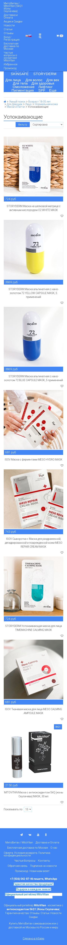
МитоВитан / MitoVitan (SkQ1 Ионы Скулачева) (13, 7)
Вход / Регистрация (12, 38)
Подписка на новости (43, 865)
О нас (53, 847)
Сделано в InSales (33, 938)
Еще (53, 90)
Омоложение (24, 87)
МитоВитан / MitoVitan (19, 842)
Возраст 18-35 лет (39, 101)
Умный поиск (17, 101)
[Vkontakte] (30, 834)
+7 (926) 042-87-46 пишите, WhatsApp (33, 878)
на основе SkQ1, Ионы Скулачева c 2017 (38, 895)
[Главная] (5, 101)
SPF (41, 90)
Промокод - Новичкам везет (32, 871)
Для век (52, 80)
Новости (9, 25)
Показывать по (13, 809)
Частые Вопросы (24, 860)
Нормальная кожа (46, 104)
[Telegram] (21, 834)
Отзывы (8, 33)
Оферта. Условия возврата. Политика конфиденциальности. (27, 854)
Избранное (10, 64)
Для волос (34, 80)
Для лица (13, 80)
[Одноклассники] (46, 834)
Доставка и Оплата (11, 16)
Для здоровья (42, 83)
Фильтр (22, 124)
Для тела (20, 83)
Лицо (28, 104)
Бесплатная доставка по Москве (11, 46)
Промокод (10, 68)
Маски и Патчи (16, 106)
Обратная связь (18, 865)
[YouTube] (38, 834)
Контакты (44, 860)
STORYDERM (44, 74)
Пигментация (23, 90)
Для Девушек (14, 104)
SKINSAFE (20, 74)
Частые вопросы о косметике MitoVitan (10, 56)
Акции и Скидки (13, 21)
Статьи (8, 29)
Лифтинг (45, 87)
